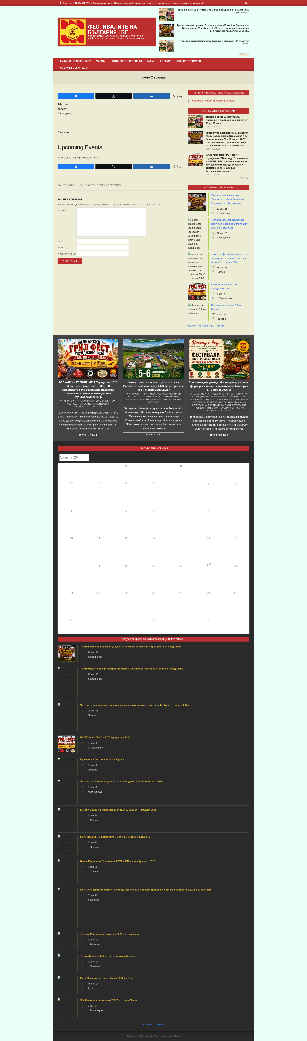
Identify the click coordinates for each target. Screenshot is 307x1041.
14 (180, 538)
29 (208, 593)
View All (244, 54)
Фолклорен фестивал (219, 411)
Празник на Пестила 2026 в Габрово (102, 759)
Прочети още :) (88, 435)
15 (208, 538)
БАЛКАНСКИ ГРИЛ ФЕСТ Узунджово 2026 (105, 737)
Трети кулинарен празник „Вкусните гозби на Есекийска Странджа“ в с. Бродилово (227, 199)
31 (180, 483)
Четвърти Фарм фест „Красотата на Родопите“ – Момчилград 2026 (121, 781)
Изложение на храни (92, 401)
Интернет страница (67, 254)
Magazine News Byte (150, 1035)
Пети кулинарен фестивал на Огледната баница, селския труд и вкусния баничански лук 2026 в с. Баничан (145, 889)
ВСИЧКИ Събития (153, 1024)
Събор (208, 405)
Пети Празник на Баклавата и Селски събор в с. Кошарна (115, 836)
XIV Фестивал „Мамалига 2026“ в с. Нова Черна (109, 1000)
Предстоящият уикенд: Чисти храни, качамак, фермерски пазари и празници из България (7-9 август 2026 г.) (219, 386)
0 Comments (113, 185)
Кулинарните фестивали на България (213, 100)
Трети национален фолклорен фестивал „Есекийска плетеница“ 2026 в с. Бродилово (229, 223)
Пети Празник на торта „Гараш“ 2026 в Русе (106, 978)
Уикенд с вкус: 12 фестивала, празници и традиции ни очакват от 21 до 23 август (227, 119)
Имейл (61, 247)
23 (235, 565)
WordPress (175, 1035)
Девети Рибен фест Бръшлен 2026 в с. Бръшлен (109, 934)
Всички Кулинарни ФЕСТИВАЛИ (206, 325)
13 (153, 538)
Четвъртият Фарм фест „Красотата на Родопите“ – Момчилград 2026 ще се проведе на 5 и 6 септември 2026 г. (153, 386)
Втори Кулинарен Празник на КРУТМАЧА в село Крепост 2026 (117, 861)
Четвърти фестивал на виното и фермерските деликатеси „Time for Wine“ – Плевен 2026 (229, 258)
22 (208, 565)
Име (60, 241)
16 (235, 538)
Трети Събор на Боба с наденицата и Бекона (107, 956)
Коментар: (63, 210)
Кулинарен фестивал (236, 396)
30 (235, 593)
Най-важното (86, 404)
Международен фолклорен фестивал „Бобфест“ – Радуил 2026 (118, 809)
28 (180, 593)
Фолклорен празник (157, 399)
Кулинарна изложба (151, 396)
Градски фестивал (158, 394)
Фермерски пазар (135, 399)
